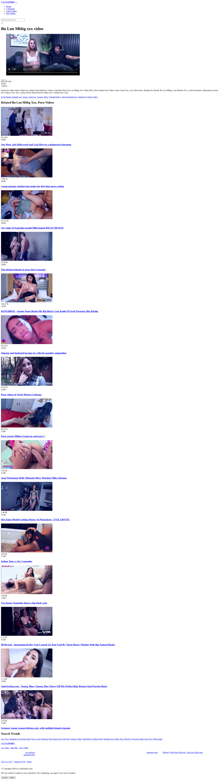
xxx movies (30, 752)
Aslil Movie (87, 739)
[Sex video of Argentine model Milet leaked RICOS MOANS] (26, 218)
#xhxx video (92, 97)
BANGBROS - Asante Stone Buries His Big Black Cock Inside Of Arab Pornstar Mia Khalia (49, 311)
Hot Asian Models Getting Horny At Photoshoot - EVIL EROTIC (35, 519)
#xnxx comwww (29, 97)
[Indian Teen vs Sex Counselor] (26, 552)
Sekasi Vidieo (76, 739)
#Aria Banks (6, 97)
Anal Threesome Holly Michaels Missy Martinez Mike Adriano (34, 478)
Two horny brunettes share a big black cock (24, 603)
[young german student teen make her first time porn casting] (26, 177)
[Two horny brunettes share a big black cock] (26, 593)
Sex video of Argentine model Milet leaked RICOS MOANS (32, 228)
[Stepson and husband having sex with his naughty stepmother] (26, 343)
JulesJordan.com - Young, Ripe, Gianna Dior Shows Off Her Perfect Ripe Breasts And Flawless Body (54, 686)
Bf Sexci (66, 739)
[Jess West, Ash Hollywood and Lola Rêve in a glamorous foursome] (26, 135)
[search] (2, 23)
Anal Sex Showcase (194, 752)
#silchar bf (82, 97)
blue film (14, 748)
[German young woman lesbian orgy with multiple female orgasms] (26, 718)
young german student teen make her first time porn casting (32, 186)
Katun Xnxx (58, 739)
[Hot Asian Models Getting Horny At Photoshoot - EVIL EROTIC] (26, 510)
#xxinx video (42, 97)
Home (8, 6)
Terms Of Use (19, 762)
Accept (4, 778)
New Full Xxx (126, 739)
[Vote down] (5, 79)
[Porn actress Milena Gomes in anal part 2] (26, 427)
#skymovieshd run (69, 97)
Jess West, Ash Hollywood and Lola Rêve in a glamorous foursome (36, 144)
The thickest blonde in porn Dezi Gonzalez (23, 269)
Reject (12, 778)
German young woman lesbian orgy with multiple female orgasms (35, 728)
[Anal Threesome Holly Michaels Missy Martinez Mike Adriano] (26, 468)
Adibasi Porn (97, 739)
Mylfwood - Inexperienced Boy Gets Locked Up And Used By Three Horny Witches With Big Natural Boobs (58, 644)
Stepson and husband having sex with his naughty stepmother (33, 353)
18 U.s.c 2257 (6, 762)
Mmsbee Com (15, 739)
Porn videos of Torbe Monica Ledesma (21, 394)
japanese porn (152, 752)
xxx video (5, 748)
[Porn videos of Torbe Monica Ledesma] (26, 385)
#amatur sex (17, 97)
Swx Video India (155, 739)
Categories (10, 9)
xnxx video (23, 748)
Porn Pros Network (178, 752)
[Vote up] (2, 79)
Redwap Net (47, 739)
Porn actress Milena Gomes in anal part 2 (23, 436)
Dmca (29, 762)
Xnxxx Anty (36, 739)
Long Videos (11, 11)
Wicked (166, 752)
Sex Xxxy (5, 739)
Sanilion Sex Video (111, 739)
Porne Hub (26, 739)
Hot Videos (10, 13)
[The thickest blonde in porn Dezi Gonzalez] (26, 260)
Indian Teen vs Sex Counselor (16, 561)
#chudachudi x (55, 97)
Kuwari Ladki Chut (140, 739)
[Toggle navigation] (16, 2)
